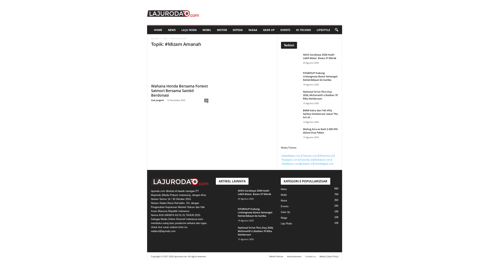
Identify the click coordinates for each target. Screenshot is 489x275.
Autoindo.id (306, 159)
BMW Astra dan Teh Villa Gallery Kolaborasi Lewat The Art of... (320, 114)
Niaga (253, 30)
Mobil (206, 30)
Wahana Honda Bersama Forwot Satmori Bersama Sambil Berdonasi (179, 91)
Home (158, 30)
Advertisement (294, 256)
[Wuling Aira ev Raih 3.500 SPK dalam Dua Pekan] (291, 134)
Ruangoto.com (290, 159)
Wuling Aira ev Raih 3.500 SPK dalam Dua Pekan (320, 130)
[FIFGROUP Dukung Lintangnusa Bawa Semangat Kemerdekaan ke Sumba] (291, 78)
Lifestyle (323, 30)
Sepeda (238, 30)
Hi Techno (303, 30)
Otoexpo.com (309, 155)
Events (285, 30)
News (172, 30)
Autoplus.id (306, 163)
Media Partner (276, 256)
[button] (336, 30)
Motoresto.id (326, 155)
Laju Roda (189, 30)
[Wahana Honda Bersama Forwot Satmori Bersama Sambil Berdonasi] (179, 66)
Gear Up (269, 30)
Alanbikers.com (290, 163)
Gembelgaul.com (324, 163)
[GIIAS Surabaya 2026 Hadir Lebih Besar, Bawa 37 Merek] (291, 60)
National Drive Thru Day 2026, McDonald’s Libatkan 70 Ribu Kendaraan (320, 95)
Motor (222, 30)
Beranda (155, 38)
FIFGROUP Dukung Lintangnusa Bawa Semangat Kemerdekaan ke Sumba (320, 76)
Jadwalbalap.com (290, 155)
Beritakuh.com (322, 159)
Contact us (310, 256)
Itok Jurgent (157, 100)
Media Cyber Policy (329, 256)
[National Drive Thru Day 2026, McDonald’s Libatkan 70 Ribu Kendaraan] (291, 97)
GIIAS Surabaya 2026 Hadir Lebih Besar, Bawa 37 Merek (319, 56)
